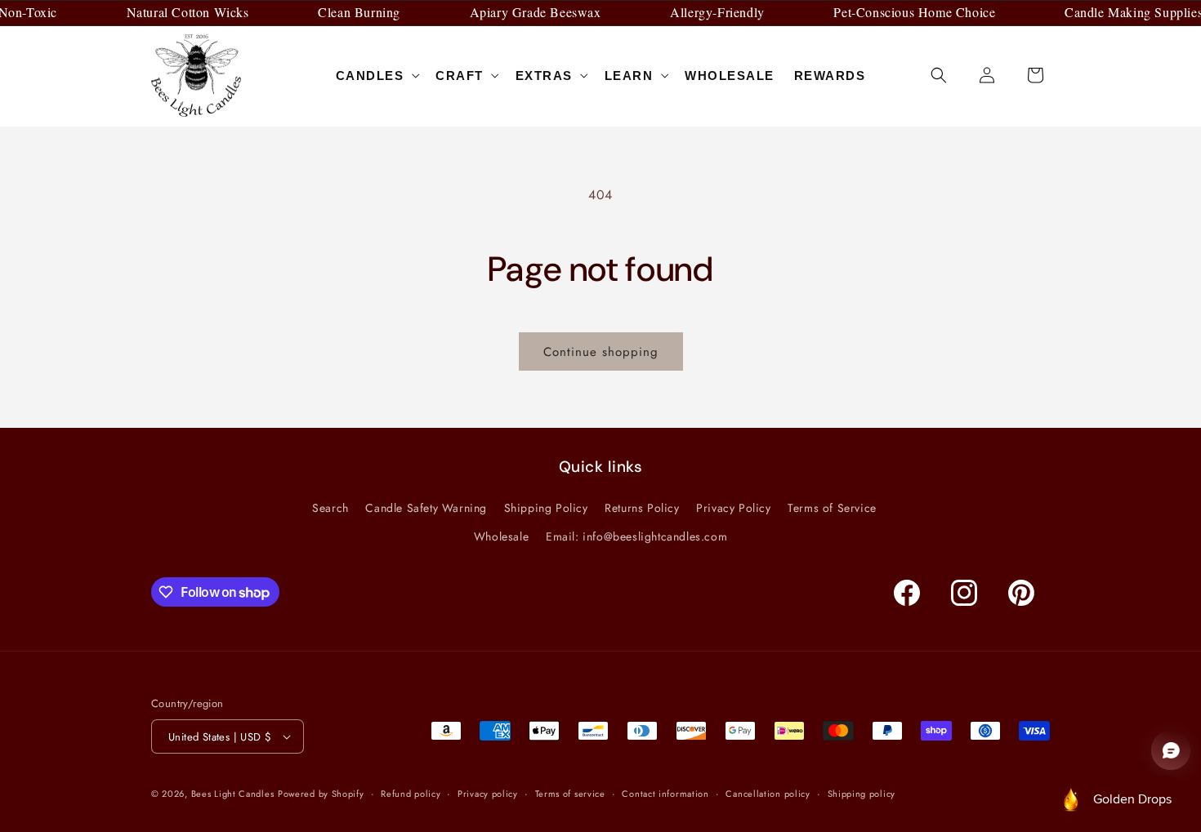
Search (330, 508)
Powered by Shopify (321, 793)
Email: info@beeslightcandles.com (636, 536)
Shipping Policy (546, 508)
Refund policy (410, 793)
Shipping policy (862, 793)
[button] (376, 76)
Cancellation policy (768, 793)
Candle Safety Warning (426, 508)
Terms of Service (832, 508)
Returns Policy (642, 508)
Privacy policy (488, 793)
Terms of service (570, 793)
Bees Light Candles (233, 793)
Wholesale (501, 536)
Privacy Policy (733, 508)
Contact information (665, 793)
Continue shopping (601, 352)
